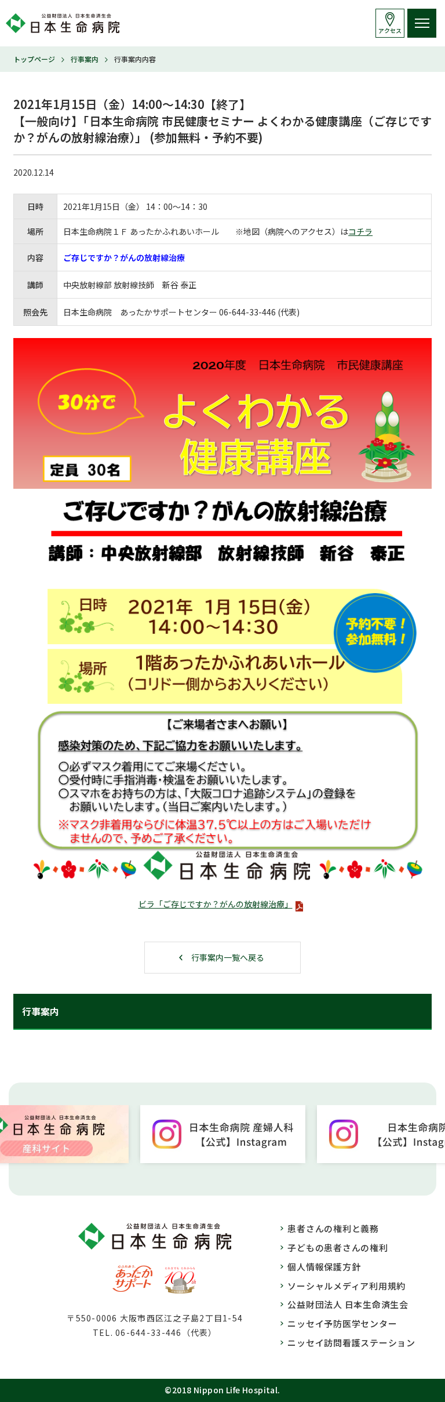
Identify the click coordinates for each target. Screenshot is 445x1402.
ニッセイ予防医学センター (342, 1323)
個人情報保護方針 (323, 1267)
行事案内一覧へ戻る (227, 957)
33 (253, 312)
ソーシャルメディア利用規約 (346, 1286)
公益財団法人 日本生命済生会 (347, 1304)
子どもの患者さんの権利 (337, 1247)
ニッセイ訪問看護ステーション (351, 1342)
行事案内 (85, 59)
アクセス (390, 30)
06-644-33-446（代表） (166, 1332)
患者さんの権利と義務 (333, 1228)
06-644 (232, 312)
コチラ (360, 231)
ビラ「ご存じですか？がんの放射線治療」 (215, 904)
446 (269, 312)
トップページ (34, 59)
